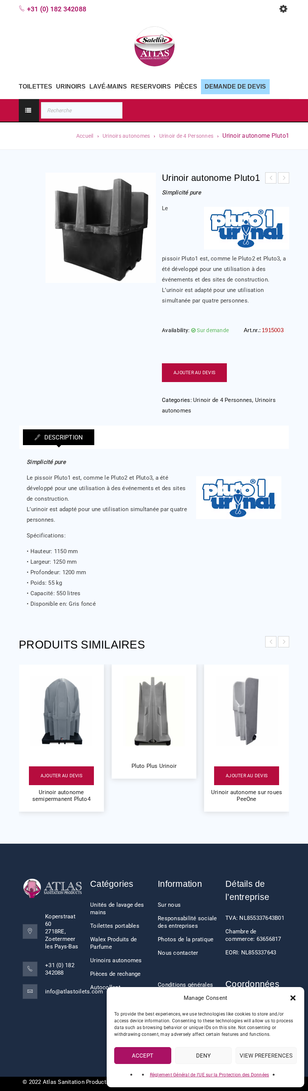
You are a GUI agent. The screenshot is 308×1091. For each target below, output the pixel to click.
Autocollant (105, 987)
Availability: (175, 330)
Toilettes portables (114, 925)
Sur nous (169, 904)
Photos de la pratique (185, 939)
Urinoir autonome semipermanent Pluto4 (61, 795)
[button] (293, 998)
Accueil (85, 136)
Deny (203, 1055)
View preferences (266, 1055)
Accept (142, 1055)
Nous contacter (178, 953)
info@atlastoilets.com (74, 991)
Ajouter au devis (194, 372)
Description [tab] (62, 437)
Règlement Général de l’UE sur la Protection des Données (209, 1074)
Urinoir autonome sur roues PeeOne (246, 795)
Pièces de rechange (115, 974)
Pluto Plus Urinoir (154, 766)
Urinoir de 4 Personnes (186, 136)
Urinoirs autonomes (126, 136)
